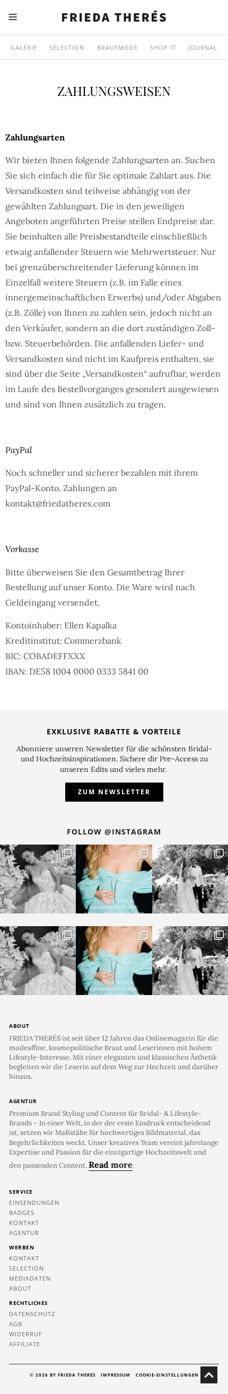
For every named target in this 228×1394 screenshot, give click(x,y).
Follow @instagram (114, 832)
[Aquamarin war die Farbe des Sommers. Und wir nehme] (114, 879)
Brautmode (117, 47)
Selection (66, 47)
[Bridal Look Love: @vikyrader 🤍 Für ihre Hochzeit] (38, 879)
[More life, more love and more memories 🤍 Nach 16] (190, 879)
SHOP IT (163, 47)
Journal (202, 47)
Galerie (24, 47)
